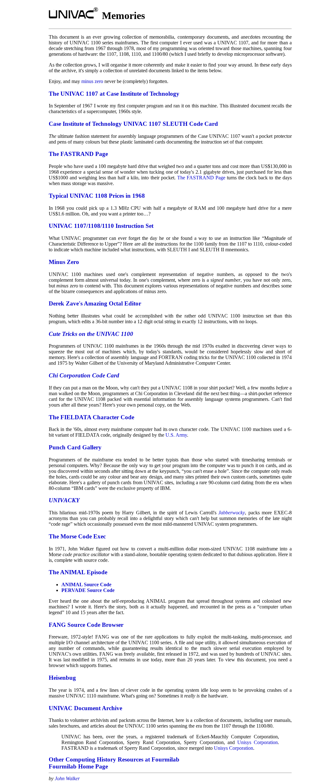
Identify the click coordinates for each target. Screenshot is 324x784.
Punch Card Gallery (75, 447)
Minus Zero (64, 262)
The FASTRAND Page (78, 154)
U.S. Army (176, 435)
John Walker (67, 778)
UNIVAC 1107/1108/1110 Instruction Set (101, 225)
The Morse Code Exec (77, 536)
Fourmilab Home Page (78, 766)
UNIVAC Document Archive (85, 708)
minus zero (92, 81)
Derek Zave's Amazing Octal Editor (95, 303)
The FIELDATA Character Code (91, 417)
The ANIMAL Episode (78, 572)
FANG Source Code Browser (86, 624)
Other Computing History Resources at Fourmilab (114, 759)
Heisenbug (62, 677)
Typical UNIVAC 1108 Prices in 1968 (97, 195)
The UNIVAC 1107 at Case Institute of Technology (114, 93)
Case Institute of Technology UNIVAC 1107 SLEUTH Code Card (133, 123)
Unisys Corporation (257, 742)
